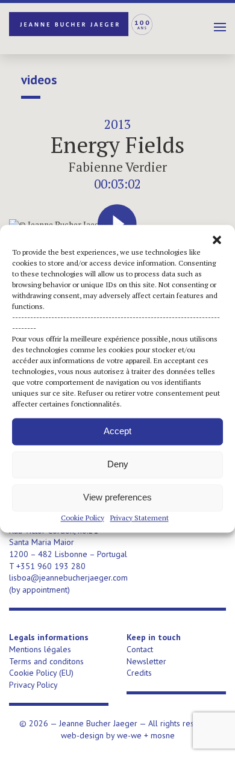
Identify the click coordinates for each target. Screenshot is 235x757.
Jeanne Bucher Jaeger (81, 24)
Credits (139, 672)
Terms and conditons (46, 661)
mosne (163, 735)
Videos (39, 80)
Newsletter (146, 661)
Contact (140, 649)
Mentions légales (40, 649)
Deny (117, 464)
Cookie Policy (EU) (41, 672)
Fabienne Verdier (118, 166)
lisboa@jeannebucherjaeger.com (68, 577)
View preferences (117, 497)
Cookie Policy (82, 517)
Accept (117, 431)
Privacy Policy (33, 684)
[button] (217, 240)
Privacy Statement (139, 517)
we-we (129, 735)
